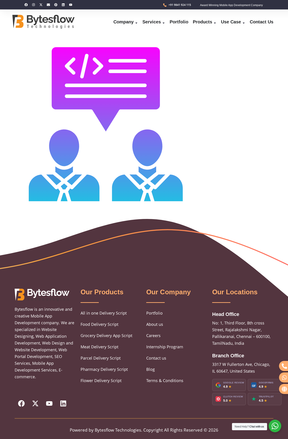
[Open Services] (163, 21)
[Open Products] (214, 21)
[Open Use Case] (243, 21)
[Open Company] (136, 21)
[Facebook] (26, 5)
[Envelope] (48, 5)
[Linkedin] (63, 5)
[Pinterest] (56, 5)
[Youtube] (71, 5)
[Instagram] (33, 5)
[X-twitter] (41, 5)
